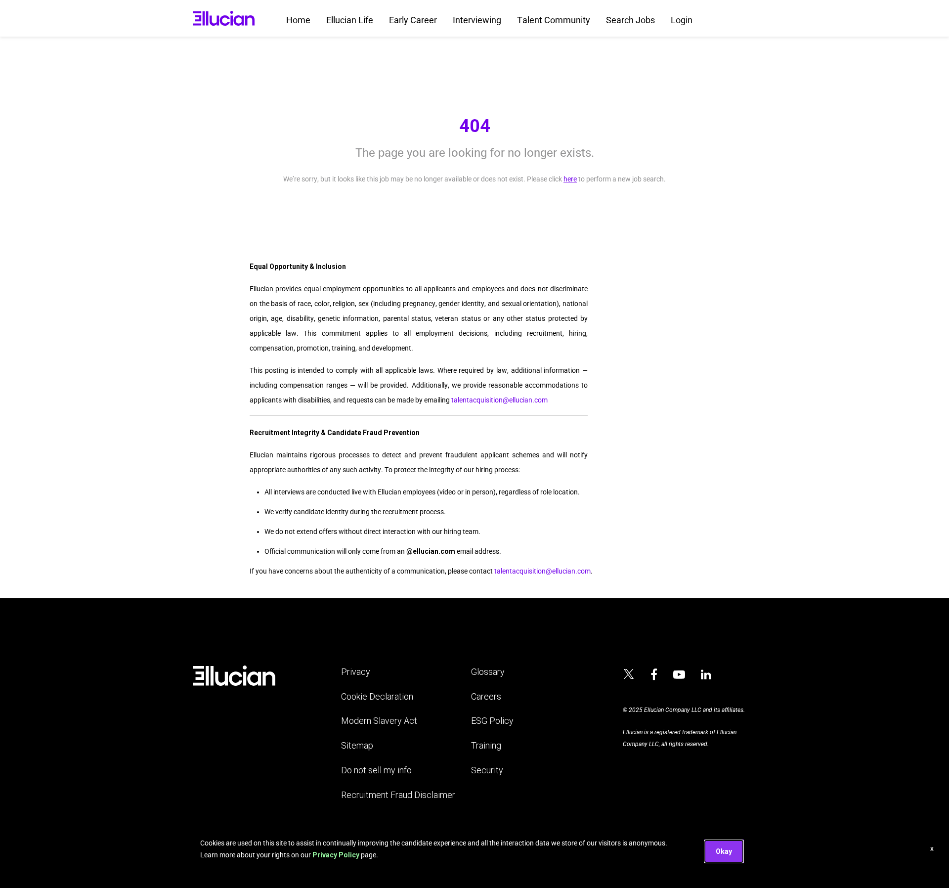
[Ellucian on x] (629, 675)
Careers (486, 696)
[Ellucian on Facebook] (653, 675)
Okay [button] (724, 851)
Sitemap (357, 745)
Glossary (488, 671)
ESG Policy (492, 720)
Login (681, 20)
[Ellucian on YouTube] (679, 675)
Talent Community (553, 20)
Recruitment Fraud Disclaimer (398, 795)
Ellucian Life (349, 20)
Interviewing (477, 20)
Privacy (355, 671)
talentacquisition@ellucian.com (499, 400)
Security (487, 770)
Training (486, 745)
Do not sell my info (376, 770)
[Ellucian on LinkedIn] (706, 675)
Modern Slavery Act (379, 720)
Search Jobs (630, 20)
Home (298, 20)
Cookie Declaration (377, 696)
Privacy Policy (335, 855)
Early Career (413, 20)
